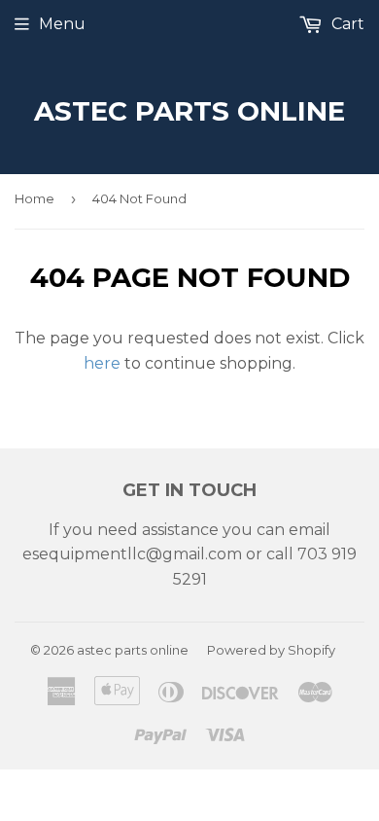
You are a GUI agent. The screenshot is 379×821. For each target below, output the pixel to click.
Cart (345, 24)
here (102, 363)
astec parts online (189, 110)
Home (34, 198)
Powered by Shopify (271, 650)
